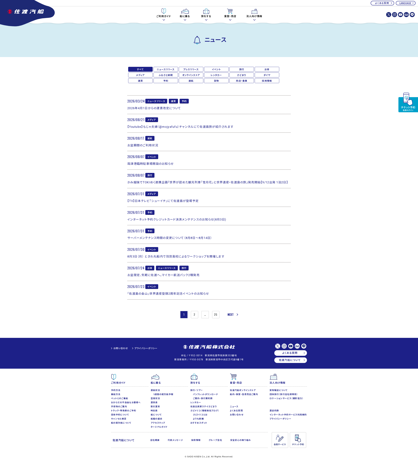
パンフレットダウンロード (205, 394)
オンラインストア (191, 75)
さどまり (241, 75)
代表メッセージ (175, 440)
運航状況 (155, 390)
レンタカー (216, 75)
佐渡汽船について (290, 360)
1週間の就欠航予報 (163, 394)
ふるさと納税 (166, 75)
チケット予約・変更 (408, 102)
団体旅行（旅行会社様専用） (284, 394)
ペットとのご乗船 (119, 398)
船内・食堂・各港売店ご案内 (244, 394)
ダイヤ (267, 75)
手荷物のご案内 (119, 406)
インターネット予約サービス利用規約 (288, 414)
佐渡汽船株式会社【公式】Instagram (394, 14)
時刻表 (154, 410)
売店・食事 (241, 81)
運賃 (140, 81)
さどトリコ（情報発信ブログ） (204, 410)
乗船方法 (115, 394)
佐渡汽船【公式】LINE (412, 14)
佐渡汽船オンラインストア (243, 390)
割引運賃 (155, 406)
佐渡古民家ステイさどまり (203, 406)
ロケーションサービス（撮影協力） (286, 398)
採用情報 (267, 81)
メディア (140, 75)
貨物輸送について (279, 390)
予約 (165, 81)
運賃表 (154, 402)
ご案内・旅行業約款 (203, 398)
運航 (191, 81)
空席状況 (155, 398)
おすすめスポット (198, 423)
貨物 (216, 81)
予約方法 (115, 390)
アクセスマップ (158, 423)
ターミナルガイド (159, 427)
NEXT (231, 315)
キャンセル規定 (118, 419)
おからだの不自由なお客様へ (126, 402)
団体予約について (120, 414)
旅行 (241, 69)
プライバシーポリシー (146, 348)
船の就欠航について (121, 423)
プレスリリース (191, 69)
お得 (267, 69)
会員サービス (280, 440)
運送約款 (274, 410)
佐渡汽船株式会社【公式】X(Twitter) (388, 14)
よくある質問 (382, 3)
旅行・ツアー (196, 390)
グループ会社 (215, 440)
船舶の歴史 (156, 419)
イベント (216, 69)
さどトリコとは (200, 414)
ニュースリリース (166, 69)
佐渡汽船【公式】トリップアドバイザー (406, 14)
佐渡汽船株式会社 (209, 347)
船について (156, 414)
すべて (140, 69)
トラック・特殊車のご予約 (123, 410)
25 (215, 315)
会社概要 (155, 440)
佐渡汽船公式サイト (28, 13)
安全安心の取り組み (240, 440)
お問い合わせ (120, 348)
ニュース (234, 406)
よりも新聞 (198, 419)
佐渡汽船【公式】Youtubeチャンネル (400, 14)
